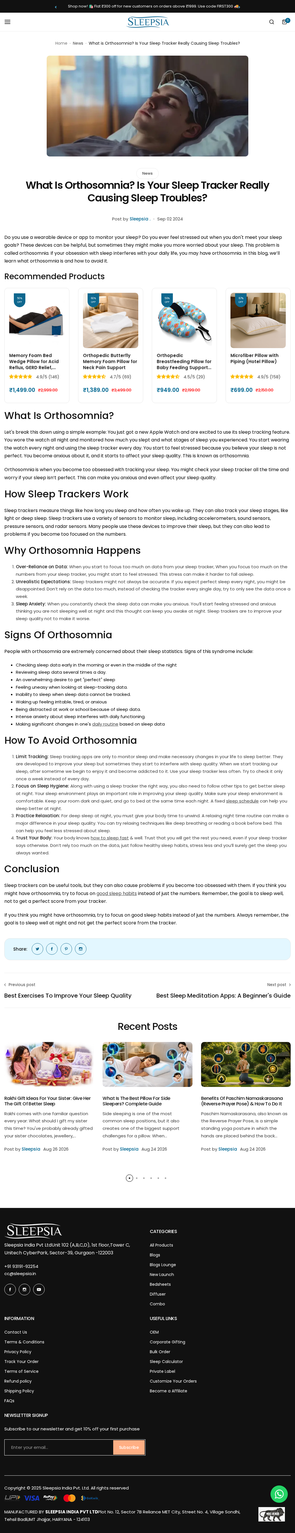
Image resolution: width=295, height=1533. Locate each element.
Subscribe (129, 1447)
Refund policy (18, 1381)
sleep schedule (242, 801)
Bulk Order (160, 1352)
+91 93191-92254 (21, 1266)
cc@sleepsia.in (20, 1273)
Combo (157, 1304)
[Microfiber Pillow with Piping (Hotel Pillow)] (258, 320)
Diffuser (158, 1294)
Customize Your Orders (173, 1381)
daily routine (105, 724)
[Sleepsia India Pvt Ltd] (147, 22)
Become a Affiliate (168, 1391)
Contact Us (15, 1332)
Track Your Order (21, 1361)
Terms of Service (21, 1371)
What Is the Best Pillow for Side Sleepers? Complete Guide (136, 1101)
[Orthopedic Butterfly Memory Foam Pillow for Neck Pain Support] (110, 320)
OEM (154, 1332)
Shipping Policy (19, 1391)
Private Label (162, 1371)
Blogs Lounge (163, 1265)
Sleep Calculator (166, 1361)
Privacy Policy (17, 1352)
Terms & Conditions (24, 1342)
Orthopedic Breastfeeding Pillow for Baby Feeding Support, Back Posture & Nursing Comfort (184, 361)
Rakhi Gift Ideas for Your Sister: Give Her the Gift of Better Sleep (47, 1101)
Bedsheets (160, 1284)
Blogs (155, 1255)
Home (61, 43)
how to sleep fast (110, 838)
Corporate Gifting (167, 1342)
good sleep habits (117, 893)
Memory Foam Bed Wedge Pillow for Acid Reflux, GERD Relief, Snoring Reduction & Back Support (34, 361)
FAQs (9, 1401)
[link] (37, 949)
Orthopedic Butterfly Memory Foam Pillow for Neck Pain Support (110, 361)
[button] (55, 7)
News (78, 43)
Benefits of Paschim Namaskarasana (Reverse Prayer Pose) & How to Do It (242, 1101)
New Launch (162, 1274)
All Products (161, 1245)
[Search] (271, 22)
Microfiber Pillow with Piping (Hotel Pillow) (254, 358)
